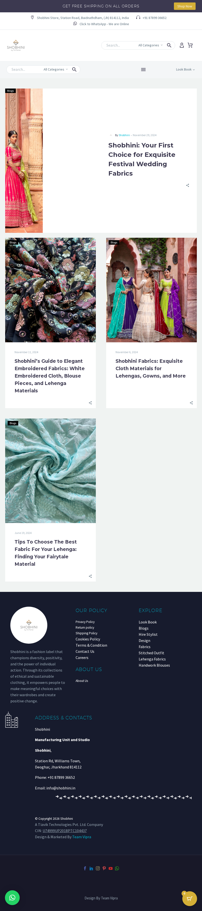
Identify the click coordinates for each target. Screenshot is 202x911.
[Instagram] (98, 868)
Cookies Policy (88, 639)
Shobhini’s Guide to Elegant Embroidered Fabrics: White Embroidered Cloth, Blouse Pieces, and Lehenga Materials (50, 376)
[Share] (187, 185)
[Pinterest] (104, 868)
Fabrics (145, 646)
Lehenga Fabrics (152, 658)
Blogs (10, 90)
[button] (79, 18)
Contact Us (85, 651)
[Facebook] (85, 868)
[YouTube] (111, 868)
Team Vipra (81, 836)
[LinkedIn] (91, 868)
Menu (143, 69)
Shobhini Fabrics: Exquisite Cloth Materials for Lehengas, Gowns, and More (151, 368)
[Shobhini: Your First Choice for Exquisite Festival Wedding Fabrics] (53, 161)
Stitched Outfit (151, 652)
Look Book (148, 621)
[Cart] (190, 45)
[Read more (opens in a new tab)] (101, 24)
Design (144, 640)
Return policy (85, 627)
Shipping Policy (86, 633)
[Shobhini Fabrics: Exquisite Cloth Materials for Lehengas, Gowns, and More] (151, 290)
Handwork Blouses (154, 665)
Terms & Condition (91, 645)
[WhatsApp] (117, 868)
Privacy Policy (85, 622)
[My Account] (182, 45)
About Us (82, 681)
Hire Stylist (148, 634)
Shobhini (124, 135)
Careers (82, 657)
